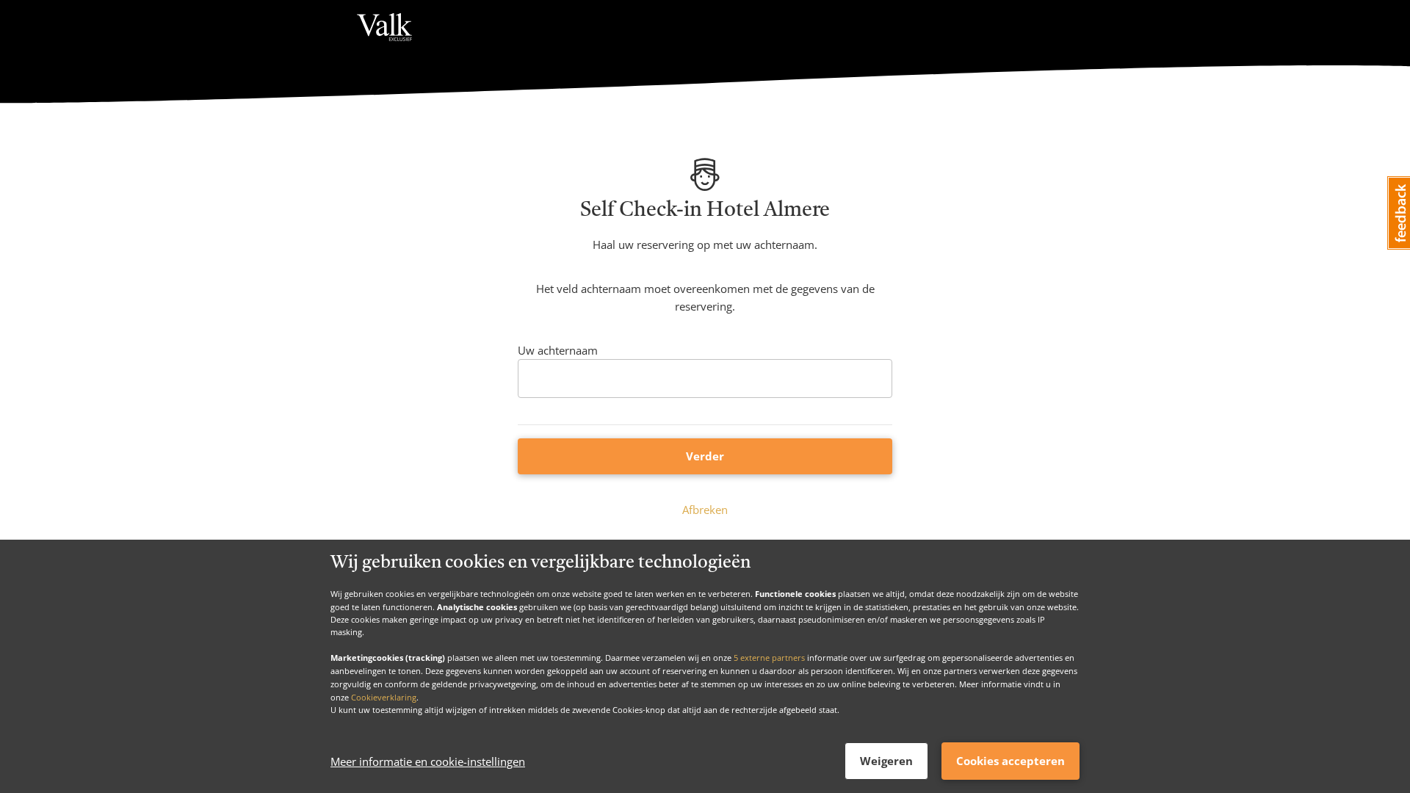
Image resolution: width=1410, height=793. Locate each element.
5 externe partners (769, 657)
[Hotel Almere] (384, 28)
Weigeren (886, 760)
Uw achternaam (558, 350)
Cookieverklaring (383, 696)
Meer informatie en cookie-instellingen (427, 761)
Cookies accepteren (1010, 760)
